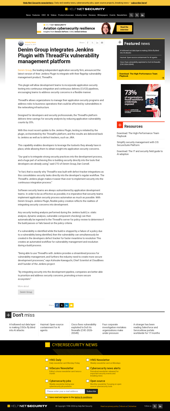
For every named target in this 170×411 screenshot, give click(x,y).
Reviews (92, 15)
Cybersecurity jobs (60, 381)
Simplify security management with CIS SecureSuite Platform (138, 143)
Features (36, 15)
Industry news (81, 15)
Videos (53, 15)
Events (112, 15)
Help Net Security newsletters (38, 3)
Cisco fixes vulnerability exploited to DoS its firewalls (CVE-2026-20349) (83, 328)
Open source (97, 381)
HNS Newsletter (100, 359)
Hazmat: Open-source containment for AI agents (138, 57)
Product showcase (66, 15)
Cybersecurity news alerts (105, 368)
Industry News (30, 42)
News (28, 15)
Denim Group (25, 70)
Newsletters (122, 15)
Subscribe (91, 391)
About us (123, 406)
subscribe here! (139, 3)
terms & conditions (83, 397)
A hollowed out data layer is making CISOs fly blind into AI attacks (22, 327)
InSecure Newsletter (61, 368)
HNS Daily (55, 359)
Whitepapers (102, 15)
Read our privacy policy (109, 406)
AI (48, 15)
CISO (44, 15)
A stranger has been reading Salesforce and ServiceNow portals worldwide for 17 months (146, 328)
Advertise (132, 406)
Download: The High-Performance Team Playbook (138, 75)
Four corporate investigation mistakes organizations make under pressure (114, 328)
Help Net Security (85, 406)
